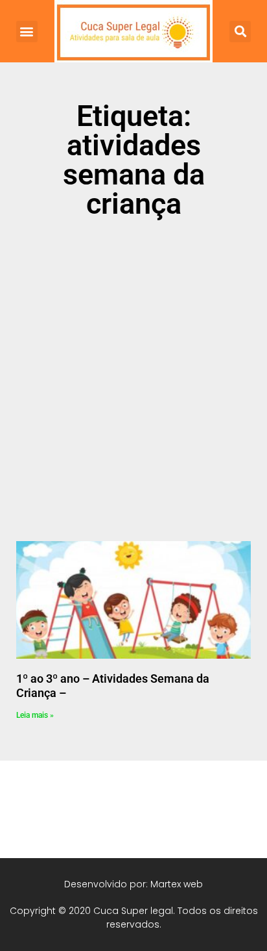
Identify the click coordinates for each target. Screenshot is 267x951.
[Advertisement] (133, 371)
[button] (27, 31)
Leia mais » (35, 715)
